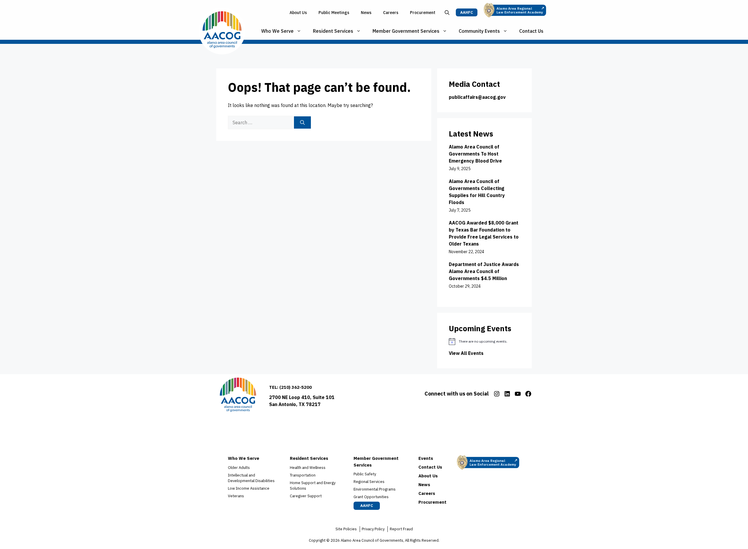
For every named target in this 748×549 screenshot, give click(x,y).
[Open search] (447, 12)
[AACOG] (222, 31)
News (366, 12)
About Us (298, 12)
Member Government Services (406, 31)
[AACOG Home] (238, 396)
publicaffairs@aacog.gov (477, 97)
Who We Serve (277, 31)
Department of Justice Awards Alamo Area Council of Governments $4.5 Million (484, 271)
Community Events (479, 31)
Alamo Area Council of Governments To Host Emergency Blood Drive (475, 154)
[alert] (484, 341)
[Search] (302, 122)
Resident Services (333, 31)
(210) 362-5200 (295, 387)
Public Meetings (333, 12)
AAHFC (466, 12)
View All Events (466, 353)
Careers (390, 12)
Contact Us (531, 31)
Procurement (422, 12)
